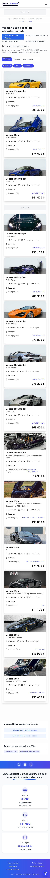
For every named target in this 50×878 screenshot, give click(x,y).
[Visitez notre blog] (19, 764)
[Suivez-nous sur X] (31, 764)
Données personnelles (37, 866)
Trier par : (17, 59)
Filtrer (8, 59)
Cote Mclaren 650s (11, 751)
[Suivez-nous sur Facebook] (25, 764)
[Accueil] (9, 19)
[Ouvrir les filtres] (45, 873)
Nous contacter (13, 863)
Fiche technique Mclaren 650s (29, 751)
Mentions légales (37, 863)
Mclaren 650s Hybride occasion (25, 730)
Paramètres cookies (13, 869)
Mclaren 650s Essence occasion (25, 736)
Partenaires (13, 866)
